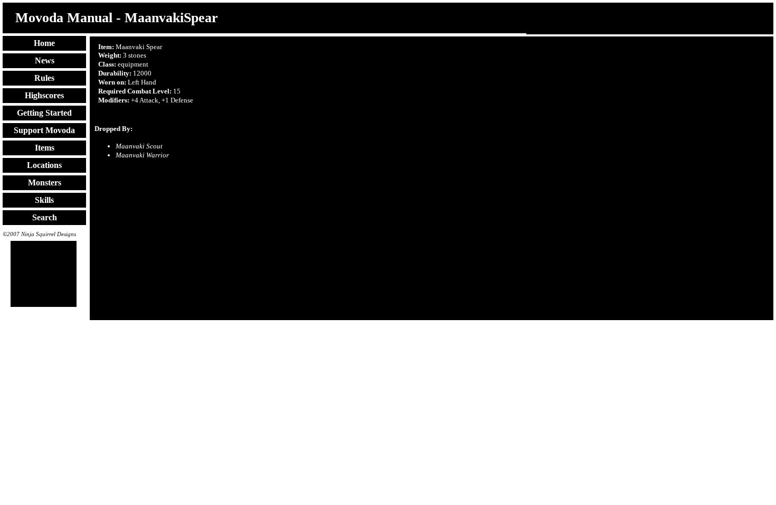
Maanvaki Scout (139, 146)
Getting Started (44, 112)
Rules (44, 77)
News (44, 60)
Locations (44, 165)
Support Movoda (44, 130)
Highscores (44, 95)
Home (44, 43)
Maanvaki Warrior (142, 155)
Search (44, 217)
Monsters (44, 182)
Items (44, 147)
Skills (44, 199)
